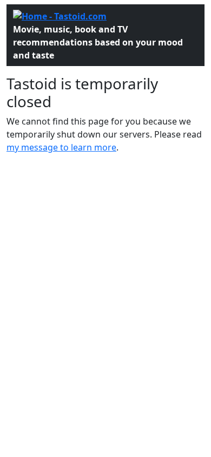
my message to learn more (61, 147)
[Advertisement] (105, 255)
